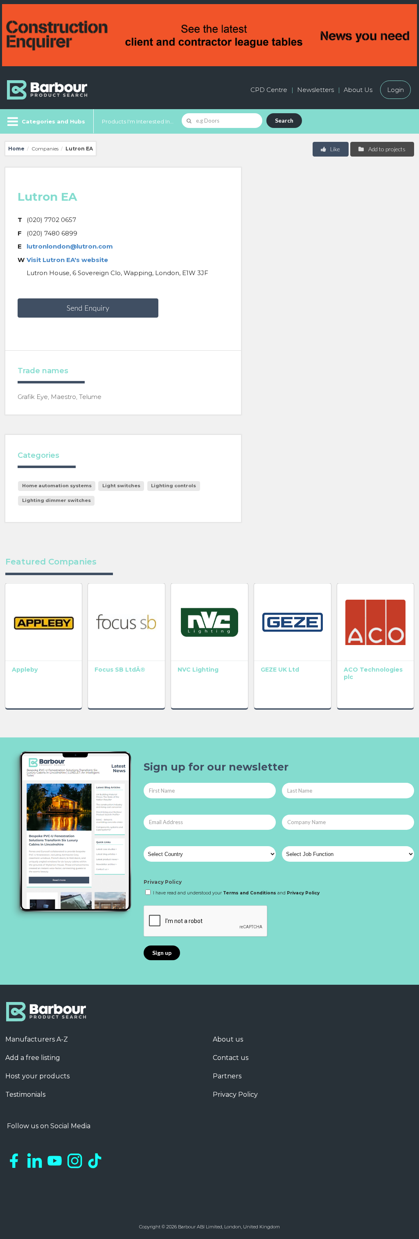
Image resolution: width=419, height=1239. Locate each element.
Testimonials (25, 1094)
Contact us (230, 1058)
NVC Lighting (198, 669)
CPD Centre (268, 90)
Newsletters (315, 90)
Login (395, 90)
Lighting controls (173, 485)
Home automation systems (57, 485)
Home (16, 149)
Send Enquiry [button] (88, 307)
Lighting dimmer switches (56, 500)
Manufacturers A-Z (36, 1039)
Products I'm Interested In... (137, 121)
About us (228, 1039)
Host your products (37, 1076)
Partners (227, 1076)
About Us (358, 90)
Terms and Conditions (249, 893)
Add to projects (386, 149)
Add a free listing (32, 1058)
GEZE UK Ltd (280, 669)
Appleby (25, 669)
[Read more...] (43, 622)
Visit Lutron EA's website (67, 260)
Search (284, 120)
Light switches (121, 485)
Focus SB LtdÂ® (120, 669)
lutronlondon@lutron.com (70, 246)
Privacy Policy (163, 882)
